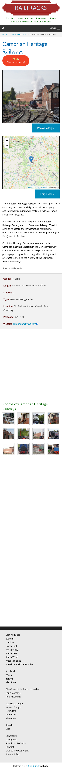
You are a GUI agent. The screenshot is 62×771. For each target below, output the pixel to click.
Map (8, 728)
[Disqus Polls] (31, 502)
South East (11, 653)
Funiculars (11, 710)
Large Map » (47, 194)
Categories (11, 739)
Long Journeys (13, 692)
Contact (10, 746)
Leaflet (31, 187)
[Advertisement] (31, 366)
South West (12, 657)
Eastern (10, 638)
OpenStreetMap (43, 187)
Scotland (10, 671)
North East (11, 645)
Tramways (11, 714)
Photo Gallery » (46, 128)
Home (5, 34)
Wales (9, 674)
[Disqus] (31, 582)
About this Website (16, 743)
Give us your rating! (16, 62)
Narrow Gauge (13, 707)
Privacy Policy (13, 754)
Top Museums (13, 696)
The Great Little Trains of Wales (22, 689)
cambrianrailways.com (24, 323)
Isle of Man (11, 682)
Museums (11, 718)
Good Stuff (34, 765)
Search (9, 725)
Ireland (9, 678)
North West (12, 649)
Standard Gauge (14, 703)
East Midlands (13, 634)
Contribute (11, 735)
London (10, 642)
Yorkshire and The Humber (20, 664)
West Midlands (19, 34)
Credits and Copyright (17, 750)
